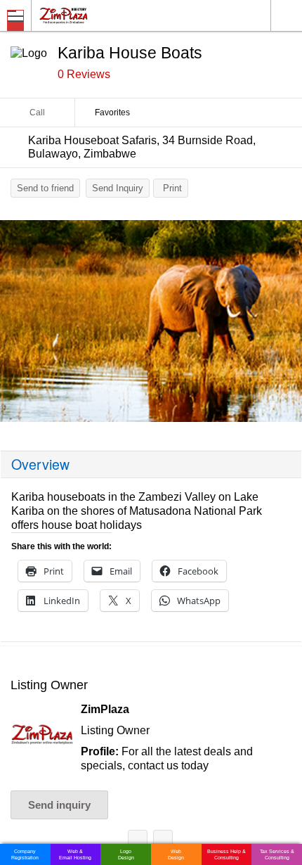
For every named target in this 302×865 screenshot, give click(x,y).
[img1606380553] (151, 321)
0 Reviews (84, 74)
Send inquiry (59, 805)
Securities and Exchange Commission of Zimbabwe (137, 842)
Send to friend (45, 188)
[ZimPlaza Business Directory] (97, 15)
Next (284, 324)
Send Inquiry (117, 188)
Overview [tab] (40, 464)
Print (172, 188)
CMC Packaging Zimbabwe (163, 842)
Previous (17, 324)
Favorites (112, 112)
